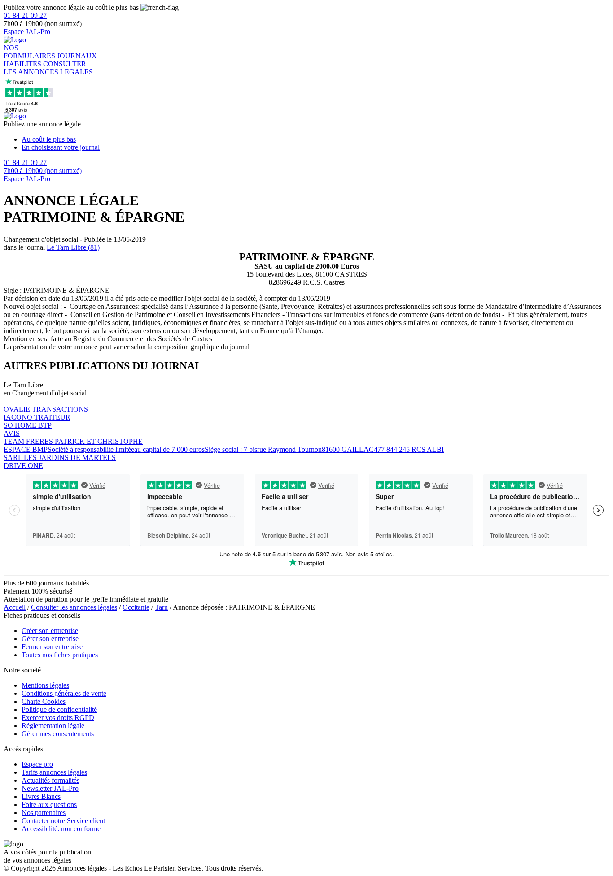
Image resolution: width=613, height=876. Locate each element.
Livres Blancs (41, 796)
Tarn (161, 607)
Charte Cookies (44, 701)
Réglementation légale (53, 725)
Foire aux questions (49, 804)
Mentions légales (45, 685)
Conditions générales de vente (64, 693)
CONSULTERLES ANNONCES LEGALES (48, 68)
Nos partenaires (44, 812)
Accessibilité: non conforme (61, 829)
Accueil (15, 607)
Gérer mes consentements (58, 733)
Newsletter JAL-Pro (50, 788)
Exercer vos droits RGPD (58, 717)
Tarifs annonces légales (54, 772)
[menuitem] (315, 139)
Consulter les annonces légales (74, 607)
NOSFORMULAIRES (30, 52)
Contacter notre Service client (63, 820)
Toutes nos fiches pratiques (60, 655)
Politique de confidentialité (59, 709)
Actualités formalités (50, 780)
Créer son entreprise (50, 630)
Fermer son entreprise (52, 646)
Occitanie (136, 607)
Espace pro (37, 764)
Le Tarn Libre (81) (73, 247)
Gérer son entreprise (50, 638)
